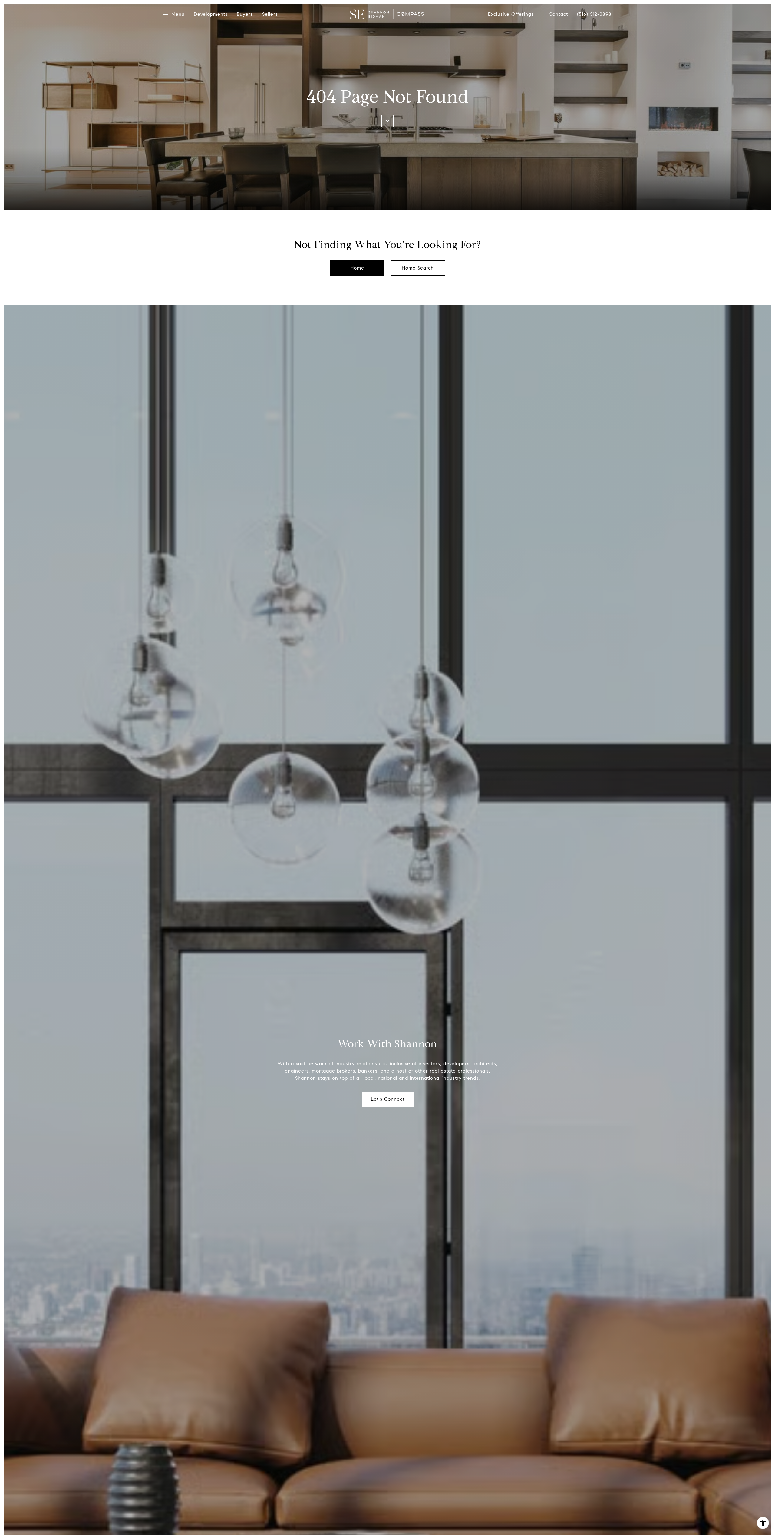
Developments (211, 14)
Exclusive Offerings (511, 14)
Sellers (270, 14)
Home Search (418, 268)
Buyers (245, 14)
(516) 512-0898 (594, 14)
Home (357, 268)
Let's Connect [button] (387, 1099)
